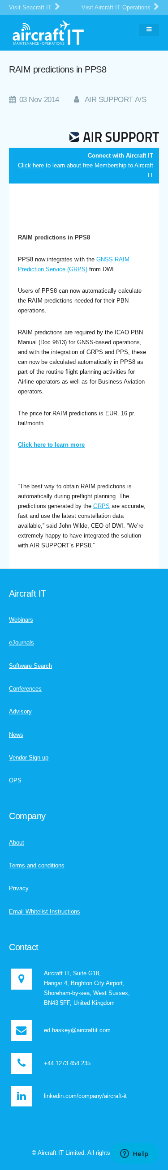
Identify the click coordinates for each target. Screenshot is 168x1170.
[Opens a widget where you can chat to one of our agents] (134, 1154)
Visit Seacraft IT (31, 7)
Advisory (20, 711)
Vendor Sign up (28, 757)
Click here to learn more (51, 444)
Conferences (25, 688)
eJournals (21, 642)
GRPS (101, 506)
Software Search (30, 665)
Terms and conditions (37, 865)
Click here (31, 165)
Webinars (21, 619)
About (16, 842)
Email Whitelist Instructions (44, 911)
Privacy (19, 888)
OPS (15, 780)
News (16, 734)
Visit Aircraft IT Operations (117, 7)
